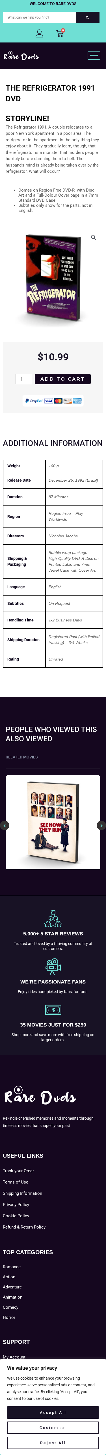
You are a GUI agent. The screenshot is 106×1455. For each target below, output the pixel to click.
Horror (9, 1317)
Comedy (10, 1307)
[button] (93, 237)
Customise (53, 1427)
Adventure (12, 1287)
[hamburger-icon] (94, 55)
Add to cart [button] (53, 868)
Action (9, 1276)
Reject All (53, 1443)
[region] (53, 1407)
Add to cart (62, 379)
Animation (12, 1297)
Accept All (53, 1412)
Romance (12, 1266)
